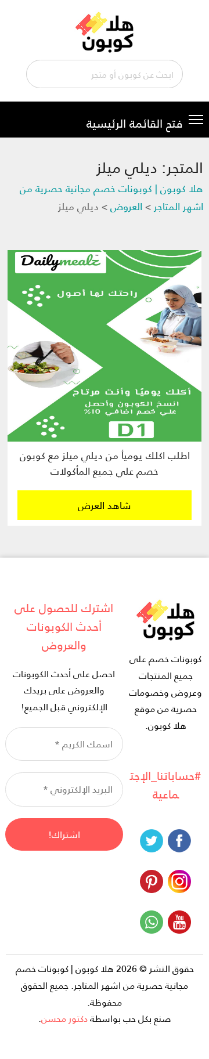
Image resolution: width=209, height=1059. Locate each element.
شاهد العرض (104, 505)
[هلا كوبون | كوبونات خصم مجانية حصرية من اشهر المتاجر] (104, 30)
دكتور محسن (64, 1018)
